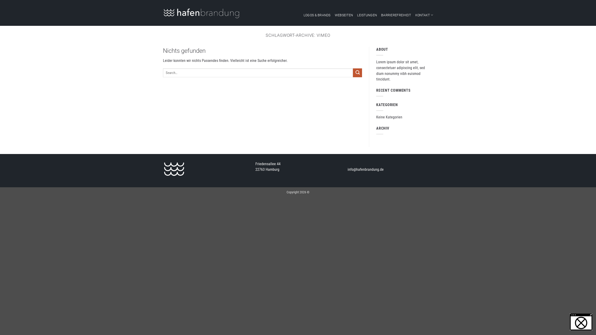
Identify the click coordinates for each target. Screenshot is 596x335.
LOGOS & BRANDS (317, 15)
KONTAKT (422, 15)
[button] (581, 322)
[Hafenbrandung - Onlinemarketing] (201, 12)
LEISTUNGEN (367, 15)
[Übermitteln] (357, 72)
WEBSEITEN (344, 15)
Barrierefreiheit (396, 15)
